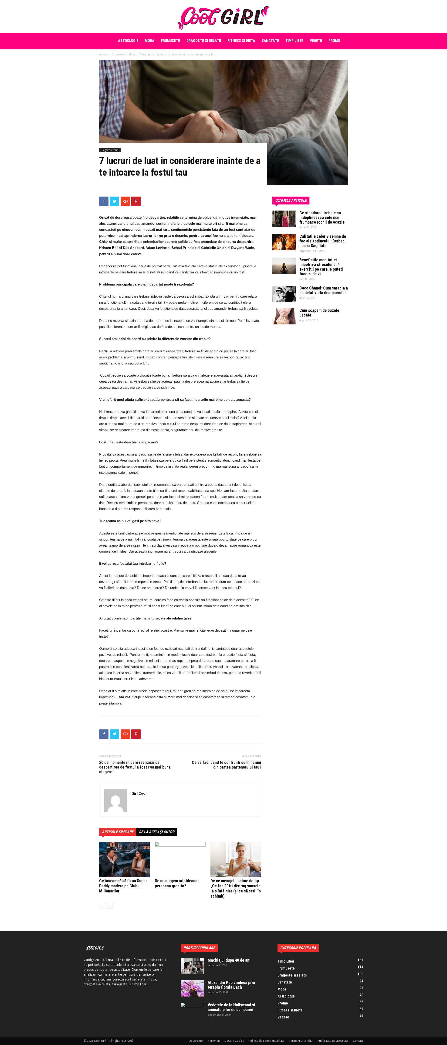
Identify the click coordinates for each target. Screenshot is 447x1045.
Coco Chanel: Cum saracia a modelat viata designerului (323, 290)
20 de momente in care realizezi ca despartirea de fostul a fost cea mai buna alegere (135, 767)
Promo (334, 40)
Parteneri (214, 1041)
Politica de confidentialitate (266, 1041)
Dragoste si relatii (203, 40)
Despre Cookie (234, 1041)
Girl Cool (139, 793)
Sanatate (270, 40)
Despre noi (196, 1041)
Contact (358, 1041)
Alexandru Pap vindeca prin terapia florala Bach (231, 985)
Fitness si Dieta (241, 40)
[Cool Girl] (223, 16)
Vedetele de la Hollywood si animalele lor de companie (231, 1007)
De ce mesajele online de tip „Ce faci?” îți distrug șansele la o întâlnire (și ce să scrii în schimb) (235, 888)
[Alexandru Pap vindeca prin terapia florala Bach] (192, 988)
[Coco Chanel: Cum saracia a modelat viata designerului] (284, 294)
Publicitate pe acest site (333, 1041)
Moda (149, 40)
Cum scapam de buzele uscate (319, 312)
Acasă (103, 54)
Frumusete (170, 40)
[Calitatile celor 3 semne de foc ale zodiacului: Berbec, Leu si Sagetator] (284, 242)
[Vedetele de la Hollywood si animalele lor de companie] (192, 1011)
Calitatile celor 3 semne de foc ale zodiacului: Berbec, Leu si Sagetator (322, 241)
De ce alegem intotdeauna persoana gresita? (177, 883)
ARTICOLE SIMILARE (117, 832)
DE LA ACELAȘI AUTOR (156, 832)
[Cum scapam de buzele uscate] (284, 316)
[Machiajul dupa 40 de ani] (192, 966)
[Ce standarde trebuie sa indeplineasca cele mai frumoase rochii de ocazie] (284, 219)
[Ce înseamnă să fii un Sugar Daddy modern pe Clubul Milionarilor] (124, 859)
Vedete (316, 40)
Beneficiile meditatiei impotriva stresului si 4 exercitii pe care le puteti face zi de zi (321, 266)
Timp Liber (294, 40)
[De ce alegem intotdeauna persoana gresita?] (180, 859)
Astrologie (128, 40)
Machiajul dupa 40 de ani (229, 960)
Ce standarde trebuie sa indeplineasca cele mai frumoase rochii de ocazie (322, 217)
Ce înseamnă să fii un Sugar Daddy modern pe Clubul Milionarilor (123, 885)
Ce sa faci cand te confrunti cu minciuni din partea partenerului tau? (226, 764)
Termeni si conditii (301, 1041)
